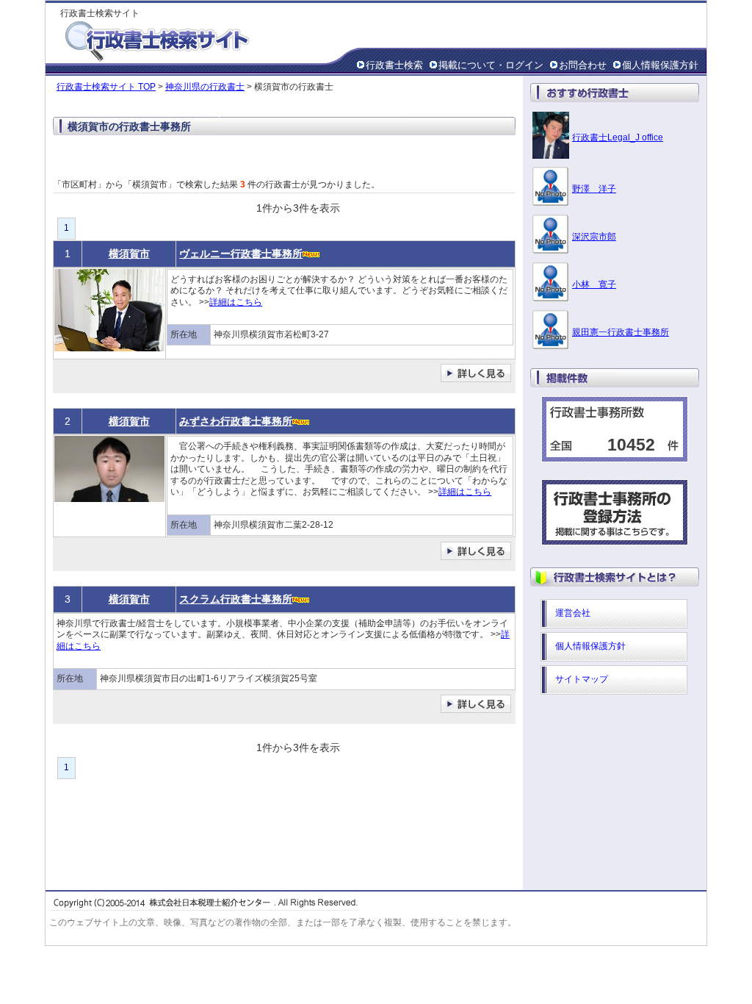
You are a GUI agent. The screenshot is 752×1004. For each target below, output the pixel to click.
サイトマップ (581, 679)
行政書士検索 (394, 65)
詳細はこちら (235, 302)
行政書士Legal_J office (617, 137)
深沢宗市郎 (594, 237)
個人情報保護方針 (660, 65)
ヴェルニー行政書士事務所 (241, 253)
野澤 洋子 (594, 189)
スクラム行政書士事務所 (235, 599)
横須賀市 (129, 253)
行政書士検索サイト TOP (106, 87)
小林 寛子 (594, 284)
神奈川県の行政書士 (205, 87)
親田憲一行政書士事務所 (620, 332)
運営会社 (572, 613)
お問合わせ (583, 65)
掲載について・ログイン (490, 65)
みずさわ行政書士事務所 (235, 421)
